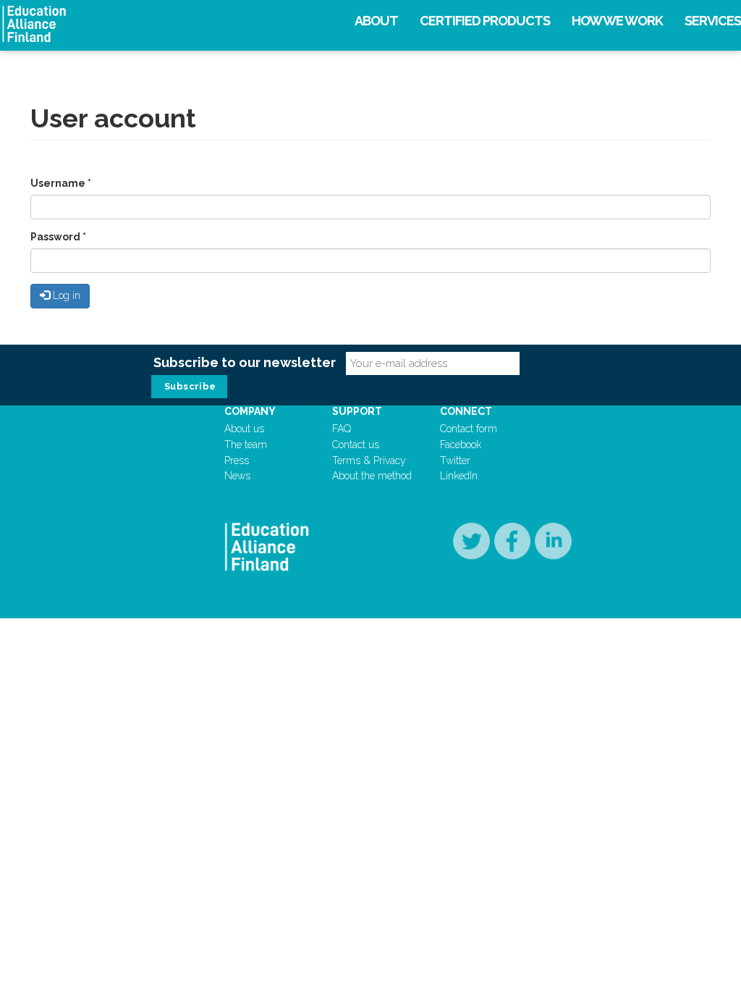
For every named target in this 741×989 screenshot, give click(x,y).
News (237, 475)
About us (244, 428)
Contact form (468, 428)
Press (236, 460)
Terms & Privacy (369, 460)
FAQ (341, 428)
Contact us (355, 444)
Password (58, 237)
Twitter (455, 460)
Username (60, 183)
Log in (65, 295)
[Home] (127, 24)
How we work (617, 20)
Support (357, 411)
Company (250, 411)
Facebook (460, 444)
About (376, 20)
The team (245, 444)
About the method (372, 475)
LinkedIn (459, 475)
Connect (466, 411)
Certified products (485, 20)
